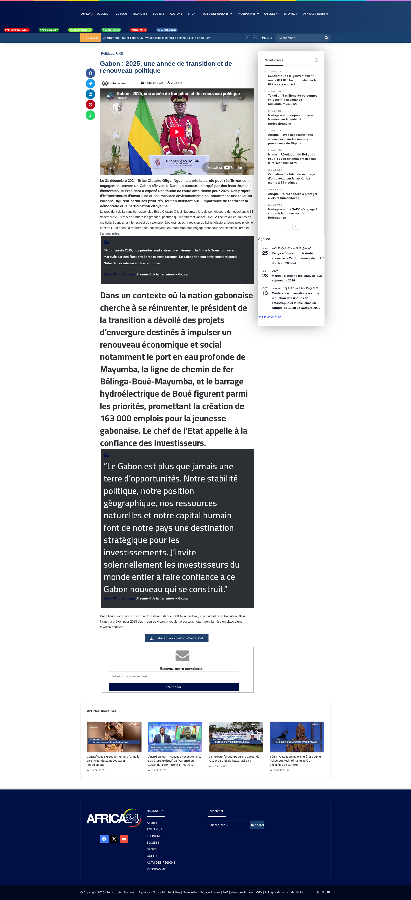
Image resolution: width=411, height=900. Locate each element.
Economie (140, 13)
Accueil (102, 13)
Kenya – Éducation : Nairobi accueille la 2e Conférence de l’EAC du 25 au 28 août (298, 258)
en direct (290, 13)
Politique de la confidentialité (284, 892)
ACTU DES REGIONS (161, 862)
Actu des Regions (216, 13)
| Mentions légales (241, 892)
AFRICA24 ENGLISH (315, 13)
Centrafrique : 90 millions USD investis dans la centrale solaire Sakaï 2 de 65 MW (161, 37)
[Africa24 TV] (87, 13)
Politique (121, 13)
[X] (114, 839)
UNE (119, 53)
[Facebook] (104, 839)
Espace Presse (210, 892)
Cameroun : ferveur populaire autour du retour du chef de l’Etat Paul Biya (234, 758)
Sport (192, 13)
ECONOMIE (154, 836)
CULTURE (153, 856)
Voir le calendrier (269, 317)
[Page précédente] (288, 226)
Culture (176, 13)
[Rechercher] (326, 38)
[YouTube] (124, 839)
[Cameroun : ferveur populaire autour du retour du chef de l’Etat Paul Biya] (236, 737)
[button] (90, 73)
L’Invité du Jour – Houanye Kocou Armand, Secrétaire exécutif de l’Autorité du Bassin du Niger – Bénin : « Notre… (174, 760)
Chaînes (269, 13)
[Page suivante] (295, 226)
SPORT (152, 849)
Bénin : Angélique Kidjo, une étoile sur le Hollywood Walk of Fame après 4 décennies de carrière (295, 760)
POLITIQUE (154, 829)
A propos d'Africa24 (151, 892)
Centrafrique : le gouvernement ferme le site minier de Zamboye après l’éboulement (113, 760)
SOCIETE (153, 842)
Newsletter (190, 892)
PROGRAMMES (246, 13)
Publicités (173, 892)
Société (158, 13)
